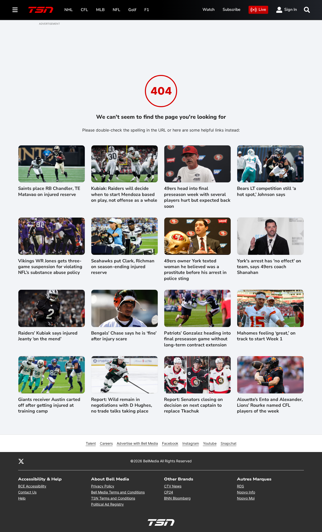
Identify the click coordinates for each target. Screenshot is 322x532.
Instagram (190, 443)
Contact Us (27, 492)
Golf (132, 10)
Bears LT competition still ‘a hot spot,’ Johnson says (266, 191)
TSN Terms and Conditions (113, 498)
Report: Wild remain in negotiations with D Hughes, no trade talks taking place (121, 405)
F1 (146, 10)
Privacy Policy (102, 486)
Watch (209, 9)
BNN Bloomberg (177, 498)
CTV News (172, 486)
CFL (84, 10)
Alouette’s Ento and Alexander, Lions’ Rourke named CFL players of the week (270, 405)
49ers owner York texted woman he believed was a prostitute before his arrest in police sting (195, 269)
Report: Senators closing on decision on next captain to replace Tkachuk (193, 405)
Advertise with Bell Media (137, 443)
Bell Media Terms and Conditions (118, 492)
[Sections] (15, 10)
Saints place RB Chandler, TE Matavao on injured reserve (49, 191)
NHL (68, 10)
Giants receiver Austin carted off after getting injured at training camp (49, 405)
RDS (240, 486)
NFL (116, 10)
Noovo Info (246, 492)
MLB (100, 10)
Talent (91, 443)
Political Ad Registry (107, 504)
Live (262, 9)
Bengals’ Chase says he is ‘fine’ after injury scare (123, 336)
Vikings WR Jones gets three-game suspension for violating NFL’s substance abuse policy (50, 267)
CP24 (168, 492)
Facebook (170, 443)
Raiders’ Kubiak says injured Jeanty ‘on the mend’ (47, 336)
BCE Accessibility (32, 486)
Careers (106, 443)
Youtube (210, 443)
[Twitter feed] (21, 461)
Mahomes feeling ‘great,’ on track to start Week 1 (266, 336)
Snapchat (228, 443)
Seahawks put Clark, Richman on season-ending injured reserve (122, 267)
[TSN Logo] (40, 10)
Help (22, 498)
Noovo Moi (246, 498)
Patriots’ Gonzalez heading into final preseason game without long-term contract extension (197, 339)
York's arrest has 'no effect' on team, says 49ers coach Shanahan (269, 267)
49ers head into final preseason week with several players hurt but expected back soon (197, 197)
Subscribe (231, 9)
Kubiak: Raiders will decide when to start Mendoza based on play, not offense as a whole (124, 194)
